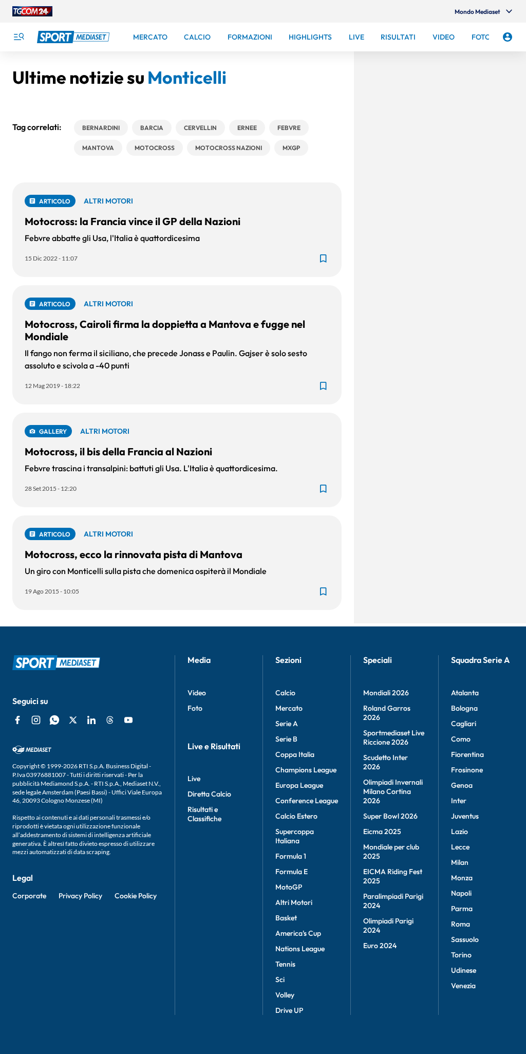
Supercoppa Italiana (294, 836)
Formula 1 (290, 856)
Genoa (462, 785)
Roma (460, 924)
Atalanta (465, 692)
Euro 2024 (380, 945)
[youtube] (128, 720)
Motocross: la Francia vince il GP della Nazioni (132, 221)
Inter (458, 800)
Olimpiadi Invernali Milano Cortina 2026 (393, 791)
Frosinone (467, 769)
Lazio (459, 831)
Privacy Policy (80, 895)
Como (461, 739)
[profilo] (507, 37)
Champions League (305, 769)
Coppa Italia (294, 754)
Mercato (289, 708)
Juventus (465, 816)
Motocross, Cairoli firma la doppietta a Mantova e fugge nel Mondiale (165, 330)
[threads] (110, 720)
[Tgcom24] (32, 11)
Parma (462, 908)
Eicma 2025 (382, 831)
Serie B (286, 739)
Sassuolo (465, 939)
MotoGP (288, 887)
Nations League (300, 948)
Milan (459, 862)
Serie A (286, 723)
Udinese (463, 970)
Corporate (29, 895)
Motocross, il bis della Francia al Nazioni (118, 451)
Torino (461, 954)
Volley (284, 995)
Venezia (463, 985)
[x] (73, 720)
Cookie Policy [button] (136, 895)
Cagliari (463, 723)
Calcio (285, 692)
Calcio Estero (296, 816)
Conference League (306, 800)
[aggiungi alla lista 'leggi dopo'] (323, 258)
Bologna (464, 708)
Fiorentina (467, 754)
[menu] (18, 37)
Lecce (460, 847)
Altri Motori (293, 902)
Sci (280, 979)
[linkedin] (91, 720)
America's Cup (298, 933)
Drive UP (289, 1010)
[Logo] (74, 37)
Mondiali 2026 (386, 692)
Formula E (291, 871)
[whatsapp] (54, 720)
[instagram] (36, 720)
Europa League (299, 785)
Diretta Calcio (209, 794)
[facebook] (17, 720)
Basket (286, 917)
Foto (194, 708)
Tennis (285, 964)
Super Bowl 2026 (390, 816)
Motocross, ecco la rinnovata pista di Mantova (133, 554)
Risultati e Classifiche (204, 814)
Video (196, 692)
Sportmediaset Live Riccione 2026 (393, 737)
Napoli (461, 893)
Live (193, 778)
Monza (462, 877)
